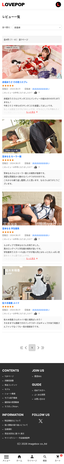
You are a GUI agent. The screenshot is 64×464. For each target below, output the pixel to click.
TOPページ (9, 376)
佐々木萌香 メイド (10, 303)
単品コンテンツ (11, 385)
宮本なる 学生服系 (10, 228)
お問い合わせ (39, 399)
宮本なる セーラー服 (11, 156)
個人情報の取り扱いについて (16, 425)
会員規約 (8, 429)
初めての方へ (39, 390)
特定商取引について (13, 421)
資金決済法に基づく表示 (14, 433)
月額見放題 (9, 381)
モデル (7, 389)
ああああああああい (41, 89)
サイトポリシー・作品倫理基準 (17, 438)
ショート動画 (10, 394)
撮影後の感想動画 (12, 402)
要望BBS (38, 376)
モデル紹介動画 (11, 398)
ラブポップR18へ (11, 406)
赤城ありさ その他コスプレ (15, 82)
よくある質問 (39, 395)
